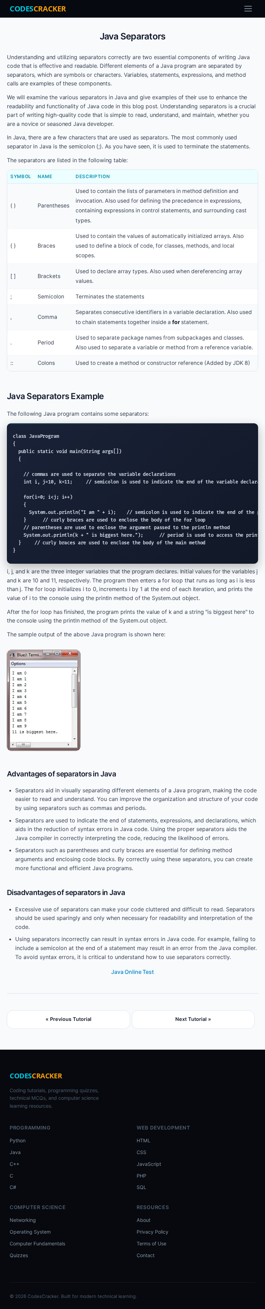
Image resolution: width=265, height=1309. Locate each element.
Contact (146, 1255)
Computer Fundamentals (37, 1243)
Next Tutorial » (193, 1019)
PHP (141, 1176)
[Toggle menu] (248, 8)
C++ (14, 1164)
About (143, 1220)
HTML (143, 1140)
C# (13, 1187)
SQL (141, 1187)
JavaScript (149, 1164)
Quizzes (19, 1255)
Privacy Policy (152, 1232)
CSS (141, 1152)
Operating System (30, 1232)
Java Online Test (132, 971)
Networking (23, 1220)
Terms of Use (151, 1243)
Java (15, 1152)
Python (18, 1140)
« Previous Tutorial (68, 1019)
